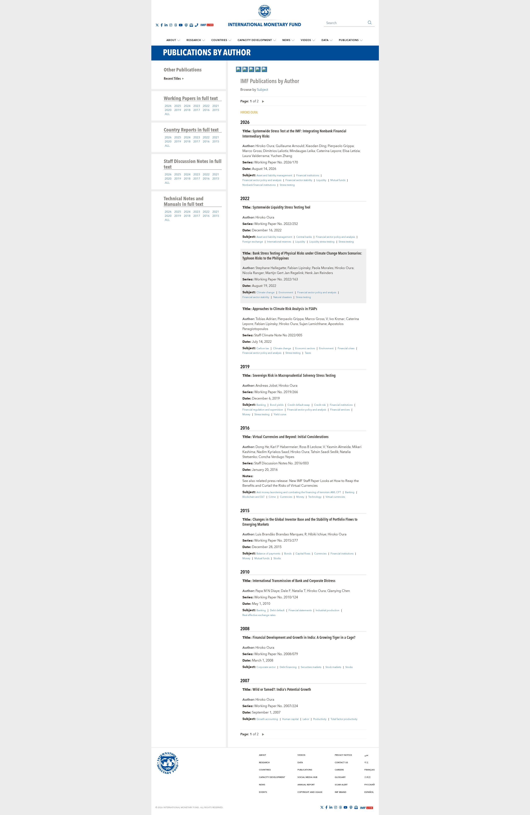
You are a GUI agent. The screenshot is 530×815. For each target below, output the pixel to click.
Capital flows (303, 554)
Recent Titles (172, 78)
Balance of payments (268, 554)
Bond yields (276, 405)
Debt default (277, 610)
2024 (187, 106)
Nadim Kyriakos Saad (273, 452)
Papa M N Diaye (267, 591)
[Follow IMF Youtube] (181, 25)
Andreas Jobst (266, 386)
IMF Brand (340, 792)
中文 (366, 762)
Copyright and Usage (310, 792)
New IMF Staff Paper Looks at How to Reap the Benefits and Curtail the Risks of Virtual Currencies (300, 483)
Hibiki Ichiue (317, 534)
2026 (168, 106)
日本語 (367, 777)
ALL (167, 114)
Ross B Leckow (310, 447)
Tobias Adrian (265, 319)
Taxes (308, 353)
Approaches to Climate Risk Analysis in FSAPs (285, 308)
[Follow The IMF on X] (157, 25)
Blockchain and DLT (253, 497)
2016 (206, 110)
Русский (369, 785)
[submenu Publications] (361, 40)
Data (325, 40)
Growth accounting (267, 719)
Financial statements (300, 610)
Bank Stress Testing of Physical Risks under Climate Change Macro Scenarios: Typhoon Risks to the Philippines (302, 255)
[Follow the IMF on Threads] (175, 25)
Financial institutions (307, 175)
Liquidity (321, 180)
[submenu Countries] (229, 40)
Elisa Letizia (351, 151)
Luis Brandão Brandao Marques (279, 534)
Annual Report (306, 785)
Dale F (286, 591)
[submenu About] (178, 40)
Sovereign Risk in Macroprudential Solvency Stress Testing (294, 375)
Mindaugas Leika (302, 151)
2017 (196, 110)
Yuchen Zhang (281, 156)
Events (263, 792)
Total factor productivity (344, 719)
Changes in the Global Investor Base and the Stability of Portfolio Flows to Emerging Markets (299, 521)
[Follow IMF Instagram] (170, 25)
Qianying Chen (338, 591)
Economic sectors (305, 348)
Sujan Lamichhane (313, 324)
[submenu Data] (331, 40)
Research (194, 40)
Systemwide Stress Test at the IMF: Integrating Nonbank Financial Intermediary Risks (294, 133)
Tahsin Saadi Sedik (324, 452)
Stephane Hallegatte (270, 268)
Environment (286, 292)
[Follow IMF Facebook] (162, 25)
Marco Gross (252, 151)
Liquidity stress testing (322, 242)
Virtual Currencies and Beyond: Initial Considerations (291, 436)
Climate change (266, 292)
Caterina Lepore (329, 151)
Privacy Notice (343, 755)
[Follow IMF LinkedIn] (166, 25)
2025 (177, 106)
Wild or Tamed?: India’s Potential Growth (282, 689)
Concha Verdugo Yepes (276, 457)
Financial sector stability (298, 180)
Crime (272, 497)
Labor (306, 719)
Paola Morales (322, 268)
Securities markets (311, 667)
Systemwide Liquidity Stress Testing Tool (281, 207)
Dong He (262, 447)
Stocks (277, 558)
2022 (206, 106)
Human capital (290, 719)
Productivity (319, 719)
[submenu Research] (203, 40)
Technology (315, 497)
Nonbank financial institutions (259, 185)
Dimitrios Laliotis (275, 151)
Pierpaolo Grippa (341, 146)
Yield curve (280, 414)
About (171, 40)
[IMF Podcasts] (351, 807)
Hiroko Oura (264, 146)
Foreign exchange (252, 242)
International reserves (279, 242)
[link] (238, 69)
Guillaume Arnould (290, 146)
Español (369, 792)
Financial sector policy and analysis (261, 180)
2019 (177, 110)
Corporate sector (266, 667)
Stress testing (287, 185)
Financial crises (346, 348)
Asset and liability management (274, 175)
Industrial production (327, 610)
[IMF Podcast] (186, 25)
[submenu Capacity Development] (274, 40)
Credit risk (320, 405)
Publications (349, 40)
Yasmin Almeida (338, 447)
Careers (339, 770)
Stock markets (333, 667)
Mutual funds (337, 180)
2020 (168, 110)
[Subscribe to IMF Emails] (191, 25)
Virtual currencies (335, 497)
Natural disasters (282, 297)
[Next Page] (262, 101)
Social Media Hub (307, 777)
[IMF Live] (367, 807)
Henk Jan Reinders (319, 273)
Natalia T (299, 591)
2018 (187, 110)
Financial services (340, 410)
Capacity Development (255, 40)
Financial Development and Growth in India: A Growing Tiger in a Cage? (304, 637)
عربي (366, 755)
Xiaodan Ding (316, 146)
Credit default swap (299, 405)
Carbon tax (263, 348)
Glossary (340, 777)
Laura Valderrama (255, 156)
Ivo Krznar (336, 319)
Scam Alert (341, 785)
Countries (219, 40)
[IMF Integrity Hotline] (196, 25)
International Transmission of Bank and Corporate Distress (294, 580)
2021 (215, 106)
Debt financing (288, 667)
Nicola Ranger (253, 273)
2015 (215, 110)
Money (246, 414)
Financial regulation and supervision (262, 410)
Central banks (304, 237)
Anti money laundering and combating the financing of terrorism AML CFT (299, 492)
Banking (261, 405)
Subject (262, 90)
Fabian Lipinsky (299, 268)
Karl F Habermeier (284, 447)
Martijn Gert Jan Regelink (284, 273)
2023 (196, 106)
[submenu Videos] (313, 40)
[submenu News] (292, 40)
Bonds (288, 554)
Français (369, 770)
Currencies (286, 497)
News (286, 40)
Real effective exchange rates (258, 615)
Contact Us (341, 762)
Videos (306, 40)
